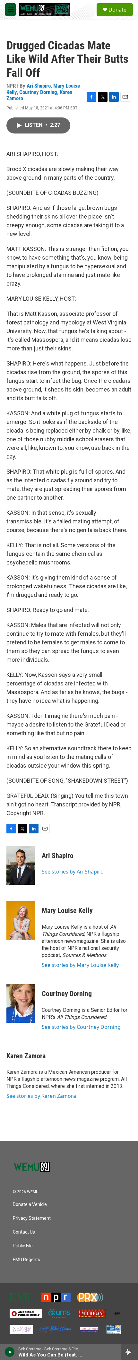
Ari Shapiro (39, 85)
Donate (117, 10)
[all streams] (129, 1352)
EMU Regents (26, 1259)
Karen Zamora (26, 1056)
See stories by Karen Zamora (41, 1095)
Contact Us (24, 1232)
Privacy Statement (32, 1218)
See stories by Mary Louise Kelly (80, 964)
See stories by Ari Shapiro (73, 871)
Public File (23, 1246)
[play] (10, 1352)
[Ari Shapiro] (20, 865)
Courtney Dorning (38, 92)
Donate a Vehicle (30, 1204)
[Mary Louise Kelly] (20, 920)
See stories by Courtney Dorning (81, 1026)
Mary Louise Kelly (67, 911)
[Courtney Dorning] (20, 1003)
